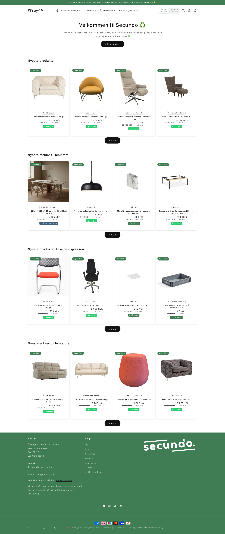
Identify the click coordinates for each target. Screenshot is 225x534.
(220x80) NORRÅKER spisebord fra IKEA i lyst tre (48, 212)
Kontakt (88, 467)
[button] (183, 10)
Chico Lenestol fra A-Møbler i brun (176, 117)
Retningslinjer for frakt (138, 528)
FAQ (86, 445)
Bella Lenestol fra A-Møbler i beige (49, 117)
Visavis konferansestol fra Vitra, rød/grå (48, 306)
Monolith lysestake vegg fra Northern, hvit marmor (133, 212)
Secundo (38, 528)
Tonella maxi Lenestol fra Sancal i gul (91, 117)
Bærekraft (89, 458)
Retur (87, 449)
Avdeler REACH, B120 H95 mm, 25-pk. (133, 305)
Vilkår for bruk (120, 528)
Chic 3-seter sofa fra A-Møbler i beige (91, 399)
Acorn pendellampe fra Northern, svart (91, 211)
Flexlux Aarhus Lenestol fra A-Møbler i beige (134, 118)
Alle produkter (112, 44)
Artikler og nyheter (93, 472)
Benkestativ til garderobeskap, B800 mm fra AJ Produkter (176, 212)
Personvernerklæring (104, 528)
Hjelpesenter (91, 463)
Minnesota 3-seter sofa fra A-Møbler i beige (48, 400)
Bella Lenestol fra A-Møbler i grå (176, 399)
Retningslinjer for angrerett (83, 528)
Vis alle (112, 140)
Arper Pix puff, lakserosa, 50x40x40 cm (134, 399)
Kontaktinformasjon (157, 528)
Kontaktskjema (64, 480)
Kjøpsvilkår (90, 454)
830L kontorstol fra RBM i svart (91, 305)
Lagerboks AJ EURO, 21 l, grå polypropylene (176, 306)
